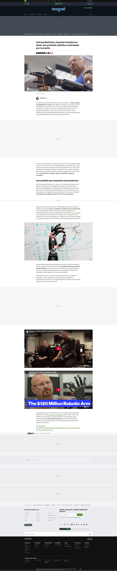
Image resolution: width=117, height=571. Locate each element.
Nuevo (89, 4)
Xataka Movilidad (51, 515)
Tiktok (86, 524)
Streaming (27, 513)
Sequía (54, 34)
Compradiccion (78, 548)
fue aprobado (76, 212)
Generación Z (59, 34)
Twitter (89, 14)
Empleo (37, 520)
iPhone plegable (46, 505)
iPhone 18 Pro (76, 505)
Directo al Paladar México (58, 560)
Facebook (92, 14)
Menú (27, 4)
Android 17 (53, 505)
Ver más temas (28, 525)
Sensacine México (48, 560)
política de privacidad (76, 517)
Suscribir (80, 514)
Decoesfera (77, 546)
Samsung (38, 518)
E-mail (52, 53)
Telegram (77, 524)
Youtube (72, 524)
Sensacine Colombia (47, 562)
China (35, 34)
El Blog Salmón (87, 544)
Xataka (58, 3)
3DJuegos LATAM (38, 560)
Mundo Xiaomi (27, 552)
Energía (38, 515)
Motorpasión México (67, 560)
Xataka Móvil (27, 546)
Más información (67, 569)
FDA (69, 214)
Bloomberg (42, 426)
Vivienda (39, 14)
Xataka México (27, 560)
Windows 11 (50, 520)
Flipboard (50, 53)
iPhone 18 (66, 34)
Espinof (46, 546)
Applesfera (27, 548)
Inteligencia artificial (52, 518)
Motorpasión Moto (68, 546)
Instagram (74, 524)
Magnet (58, 9)
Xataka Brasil (27, 561)
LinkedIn (84, 524)
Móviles (26, 515)
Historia (45, 14)
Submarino (87, 34)
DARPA (48, 188)
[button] (44, 98)
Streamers (32, 14)
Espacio (49, 513)
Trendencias (77, 544)
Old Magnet (48, 433)
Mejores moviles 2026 (37, 505)
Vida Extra (37, 546)
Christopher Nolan (75, 34)
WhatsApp (65, 524)
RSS (79, 524)
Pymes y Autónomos (87, 547)
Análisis (38, 513)
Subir (89, 539)
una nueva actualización (56, 415)
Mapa (82, 34)
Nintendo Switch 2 (47, 34)
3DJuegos (36, 544)
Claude (58, 505)
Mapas (25, 14)
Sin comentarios (41, 53)
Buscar (90, 534)
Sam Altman (40, 34)
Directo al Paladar (58, 544)
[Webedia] (28, 538)
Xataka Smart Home (27, 550)
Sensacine (47, 544)
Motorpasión (67, 544)
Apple (26, 518)
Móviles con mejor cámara (67, 505)
